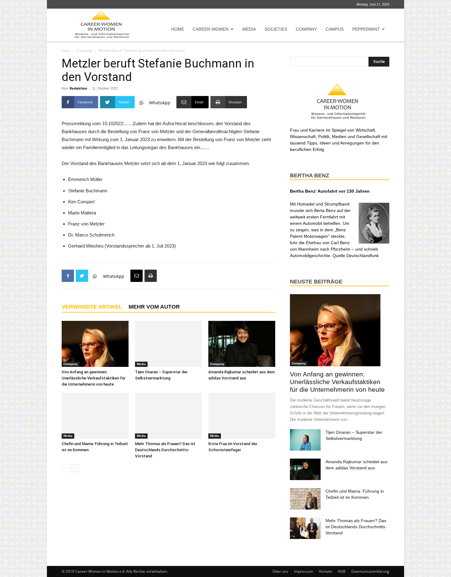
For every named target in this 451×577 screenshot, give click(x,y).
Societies (275, 29)
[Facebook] (68, 276)
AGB (341, 571)
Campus (335, 29)
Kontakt (325, 571)
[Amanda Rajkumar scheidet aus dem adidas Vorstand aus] (241, 344)
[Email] (136, 276)
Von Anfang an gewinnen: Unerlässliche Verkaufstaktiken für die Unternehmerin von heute (93, 378)
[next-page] (75, 468)
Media (249, 29)
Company (306, 29)
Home (177, 29)
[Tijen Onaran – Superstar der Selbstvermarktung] (168, 344)
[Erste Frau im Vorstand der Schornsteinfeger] (241, 416)
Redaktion (78, 88)
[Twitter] (82, 276)
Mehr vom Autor (154, 307)
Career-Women (211, 29)
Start (66, 50)
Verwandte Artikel (92, 307)
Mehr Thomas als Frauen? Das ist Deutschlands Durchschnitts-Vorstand (165, 449)
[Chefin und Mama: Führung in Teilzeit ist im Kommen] (95, 416)
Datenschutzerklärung (370, 571)
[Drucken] (151, 276)
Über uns (280, 571)
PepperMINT (366, 29)
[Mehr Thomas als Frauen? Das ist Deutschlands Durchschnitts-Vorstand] (168, 416)
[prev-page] (65, 468)
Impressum (303, 571)
